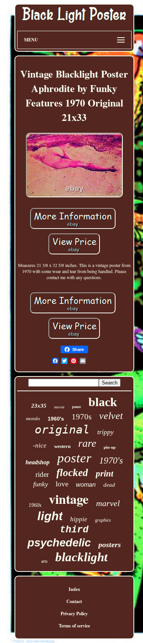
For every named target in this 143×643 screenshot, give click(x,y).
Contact (74, 601)
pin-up (110, 447)
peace (76, 406)
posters (109, 544)
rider (42, 474)
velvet (111, 415)
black (102, 402)
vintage (68, 498)
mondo (33, 418)
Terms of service (74, 625)
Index (74, 589)
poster (74, 458)
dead (109, 485)
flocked (72, 472)
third (74, 529)
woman (86, 484)
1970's (111, 460)
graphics (103, 520)
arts (44, 561)
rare (87, 443)
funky (40, 484)
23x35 (39, 406)
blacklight (81, 557)
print (104, 473)
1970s (82, 416)
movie (59, 407)
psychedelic (59, 543)
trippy (105, 432)
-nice (40, 445)
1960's (56, 419)
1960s (35, 505)
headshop (38, 462)
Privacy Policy (74, 613)
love (62, 484)
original (62, 429)
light (50, 516)
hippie (78, 519)
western (62, 446)
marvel (108, 503)
